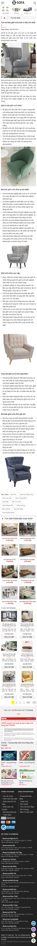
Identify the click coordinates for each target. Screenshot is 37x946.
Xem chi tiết (9, 637)
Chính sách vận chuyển (7, 808)
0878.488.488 (9, 842)
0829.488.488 (9, 902)
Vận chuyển (24, 804)
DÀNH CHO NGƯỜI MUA (25, 791)
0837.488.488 (9, 870)
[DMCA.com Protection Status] (8, 819)
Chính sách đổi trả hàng (9, 803)
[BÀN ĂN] (16, 12)
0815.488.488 (9, 893)
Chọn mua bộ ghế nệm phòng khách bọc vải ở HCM (27, 625)
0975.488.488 (9, 856)
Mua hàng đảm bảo (9, 812)
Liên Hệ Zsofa (8, 796)
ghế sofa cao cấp (9, 299)
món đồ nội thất (18, 80)
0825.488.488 (9, 930)
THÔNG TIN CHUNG (7, 791)
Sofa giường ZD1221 (9, 559)
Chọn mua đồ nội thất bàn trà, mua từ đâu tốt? (9, 655)
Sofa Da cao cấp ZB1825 (9, 580)
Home (4, 18)
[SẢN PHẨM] (5, 12)
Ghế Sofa (16, 941)
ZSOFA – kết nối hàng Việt (27, 762)
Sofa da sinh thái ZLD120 (9, 538)
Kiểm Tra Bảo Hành (27, 812)
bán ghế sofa (9, 189)
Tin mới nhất (15, 18)
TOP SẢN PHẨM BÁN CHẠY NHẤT (19, 519)
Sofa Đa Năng (18, 509)
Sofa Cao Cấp (7, 498)
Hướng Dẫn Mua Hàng (25, 797)
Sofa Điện (5, 501)
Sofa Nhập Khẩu (7, 505)
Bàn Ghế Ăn (6, 509)
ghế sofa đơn (19, 33)
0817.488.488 (9, 923)
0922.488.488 (9, 849)
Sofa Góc (13, 494)
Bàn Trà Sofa (16, 501)
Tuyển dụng (7, 815)
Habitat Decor (24, 941)
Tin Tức (3, 944)
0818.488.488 (9, 909)
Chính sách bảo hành (10, 799)
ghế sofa (14, 105)
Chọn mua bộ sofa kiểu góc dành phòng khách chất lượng (27, 655)
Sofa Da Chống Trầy (26, 494)
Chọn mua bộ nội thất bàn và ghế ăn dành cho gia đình (9, 685)
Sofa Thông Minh (21, 498)
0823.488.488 (9, 916)
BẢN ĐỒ (16, 842)
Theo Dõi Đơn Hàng (27, 807)
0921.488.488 (9, 886)
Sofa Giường (21, 505)
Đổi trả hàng (24, 809)
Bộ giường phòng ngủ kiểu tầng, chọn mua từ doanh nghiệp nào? (27, 685)
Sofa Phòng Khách (8, 512)
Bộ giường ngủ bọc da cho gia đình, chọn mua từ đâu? (9, 625)
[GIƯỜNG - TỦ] (27, 12)
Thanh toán (24, 801)
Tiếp (34, 703)
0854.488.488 (9, 863)
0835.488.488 (9, 877)
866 (28, 703)
